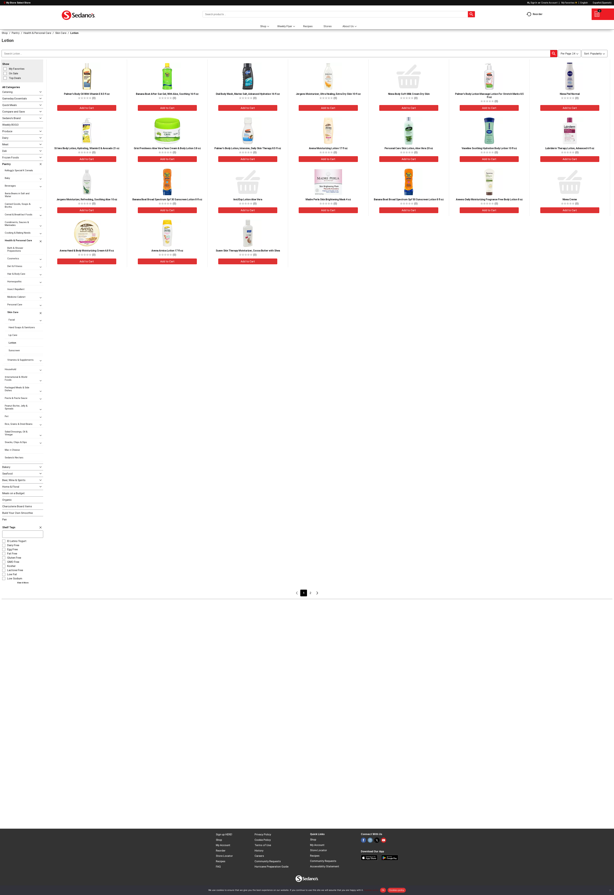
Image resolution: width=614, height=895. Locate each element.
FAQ (218, 866)
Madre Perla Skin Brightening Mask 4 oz (328, 199)
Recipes (220, 861)
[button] (39, 92)
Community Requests (268, 861)
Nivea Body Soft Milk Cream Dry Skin (409, 93)
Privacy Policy (263, 834)
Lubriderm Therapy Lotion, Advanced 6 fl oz (569, 148)
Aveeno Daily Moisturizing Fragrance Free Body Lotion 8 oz (489, 199)
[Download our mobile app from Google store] (389, 857)
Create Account (549, 2)
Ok (383, 890)
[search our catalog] (471, 14)
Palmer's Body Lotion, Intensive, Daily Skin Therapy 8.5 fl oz (247, 148)
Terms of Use (263, 845)
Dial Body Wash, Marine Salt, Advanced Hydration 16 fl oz (248, 93)
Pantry (16, 33)
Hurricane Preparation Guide (271, 866)
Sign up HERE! (224, 834)
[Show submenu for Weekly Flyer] (294, 26)
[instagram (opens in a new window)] (370, 841)
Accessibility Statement (324, 866)
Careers (259, 855)
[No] (610, 890)
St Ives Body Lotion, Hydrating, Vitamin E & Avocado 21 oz (86, 148)
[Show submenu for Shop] (268, 26)
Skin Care (60, 33)
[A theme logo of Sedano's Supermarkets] (78, 14)
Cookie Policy (263, 839)
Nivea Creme (570, 199)
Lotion (74, 33)
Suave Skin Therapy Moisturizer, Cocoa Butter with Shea (248, 250)
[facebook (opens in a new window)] (363, 841)
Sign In (534, 2)
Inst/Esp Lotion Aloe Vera (247, 199)
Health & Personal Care (37, 33)
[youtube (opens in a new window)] (383, 841)
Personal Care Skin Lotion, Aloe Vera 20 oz (409, 148)
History (259, 850)
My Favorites (568, 2)
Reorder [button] (538, 14)
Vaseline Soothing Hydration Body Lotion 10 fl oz (489, 148)
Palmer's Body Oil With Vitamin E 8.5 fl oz (87, 93)
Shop (5, 33)
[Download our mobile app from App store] (369, 857)
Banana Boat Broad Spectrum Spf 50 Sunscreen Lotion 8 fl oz (409, 199)
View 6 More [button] (22, 583)
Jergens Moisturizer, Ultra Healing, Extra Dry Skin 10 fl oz (328, 93)
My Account (223, 845)
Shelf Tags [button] (8, 527)
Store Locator (224, 855)
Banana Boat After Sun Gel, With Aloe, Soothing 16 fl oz (167, 93)
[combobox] (339, 14)
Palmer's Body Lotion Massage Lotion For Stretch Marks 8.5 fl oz (489, 95)
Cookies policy (371, 890)
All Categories (11, 87)
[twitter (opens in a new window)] (376, 841)
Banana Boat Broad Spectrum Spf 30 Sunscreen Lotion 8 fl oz (167, 199)
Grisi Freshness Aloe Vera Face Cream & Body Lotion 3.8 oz (167, 148)
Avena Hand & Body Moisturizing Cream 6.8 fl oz (87, 250)
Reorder (220, 850)
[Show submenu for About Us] (356, 26)
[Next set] (317, 593)
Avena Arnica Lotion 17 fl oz (167, 250)
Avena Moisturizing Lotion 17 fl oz (328, 148)
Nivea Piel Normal (570, 93)
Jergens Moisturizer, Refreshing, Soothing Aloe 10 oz (86, 199)
